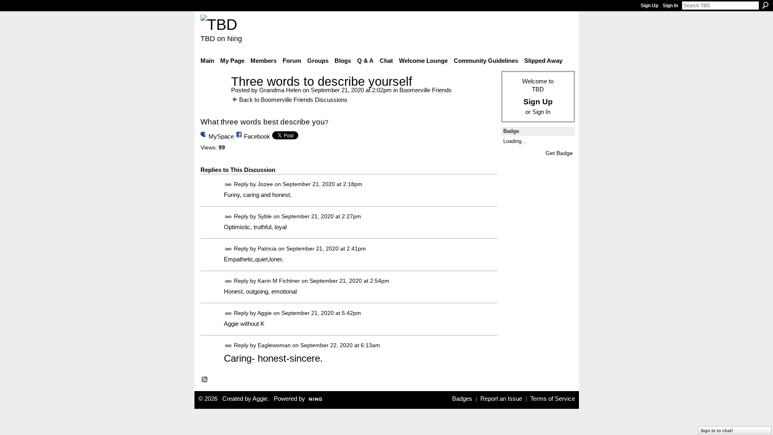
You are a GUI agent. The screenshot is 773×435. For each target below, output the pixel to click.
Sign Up (649, 5)
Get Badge (559, 153)
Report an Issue (501, 399)
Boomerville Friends (425, 90)
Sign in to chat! (717, 430)
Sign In (670, 5)
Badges (462, 399)
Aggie (264, 313)
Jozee (265, 184)
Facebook (257, 136)
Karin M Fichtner (279, 281)
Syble (265, 216)
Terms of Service (552, 399)
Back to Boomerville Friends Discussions (293, 99)
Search (765, 5)
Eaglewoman (274, 345)
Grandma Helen (280, 90)
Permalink (228, 184)
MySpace (221, 136)
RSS (205, 379)
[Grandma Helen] (213, 96)
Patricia (267, 248)
